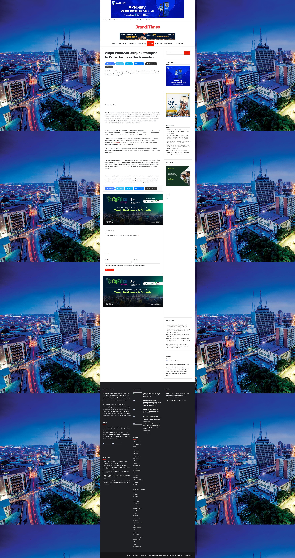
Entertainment (137, 470)
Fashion (136, 475)
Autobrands (137, 449)
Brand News (122, 43)
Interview (136, 501)
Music (135, 513)
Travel (135, 541)
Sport (135, 529)
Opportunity (137, 518)
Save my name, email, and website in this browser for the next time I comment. (125, 265)
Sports (135, 532)
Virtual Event (116, 142)
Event (135, 472)
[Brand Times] (147, 27)
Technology (142, 43)
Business (132, 43)
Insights (150, 43)
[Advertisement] (132, 88)
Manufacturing (137, 508)
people (136, 520)
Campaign (136, 460)
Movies (136, 510)
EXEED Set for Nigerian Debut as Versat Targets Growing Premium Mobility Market (151, 395)
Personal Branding (138, 522)
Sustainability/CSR (138, 537)
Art (135, 446)
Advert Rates (130, 19)
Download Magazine (139, 19)
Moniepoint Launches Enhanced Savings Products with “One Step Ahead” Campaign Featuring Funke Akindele (178, 152)
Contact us (148, 19)
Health (135, 487)
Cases (135, 463)
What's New (137, 549)
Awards (136, 453)
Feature (136, 482)
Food (135, 484)
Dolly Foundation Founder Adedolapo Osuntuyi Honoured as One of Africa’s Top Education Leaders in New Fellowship (178, 137)
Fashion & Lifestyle (139, 479)
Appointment (137, 441)
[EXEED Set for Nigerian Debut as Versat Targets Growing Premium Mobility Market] (137, 395)
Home (118, 19)
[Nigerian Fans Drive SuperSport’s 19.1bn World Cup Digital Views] (137, 412)
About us (123, 19)
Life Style (136, 506)
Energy (136, 468)
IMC (135, 491)
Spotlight (136, 534)
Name (107, 254)
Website (136, 259)
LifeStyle (179, 43)
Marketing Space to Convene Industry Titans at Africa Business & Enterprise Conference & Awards (178, 146)
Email (106, 259)
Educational (137, 465)
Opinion (136, 515)
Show (135, 525)
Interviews (136, 503)
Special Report (169, 43)
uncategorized (137, 546)
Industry (158, 43)
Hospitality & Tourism (139, 489)
